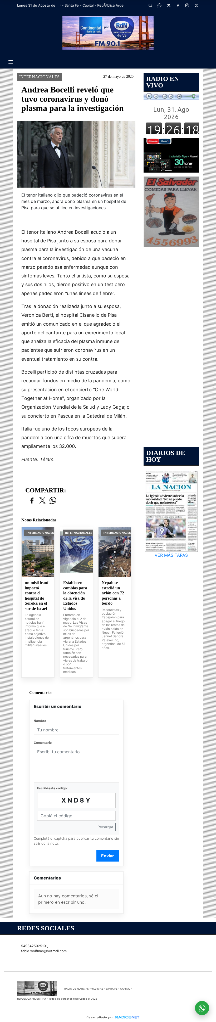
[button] (150, 5)
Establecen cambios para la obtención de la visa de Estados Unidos (75, 595)
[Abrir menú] (10, 61)
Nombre (40, 721)
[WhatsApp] (159, 5)
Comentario (43, 743)
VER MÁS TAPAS (171, 555)
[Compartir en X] (42, 500)
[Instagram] (187, 5)
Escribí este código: (52, 788)
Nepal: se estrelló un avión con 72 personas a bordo (113, 592)
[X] (168, 5)
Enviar (107, 855)
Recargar (105, 827)
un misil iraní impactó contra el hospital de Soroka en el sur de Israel (36, 595)
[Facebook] (177, 5)
